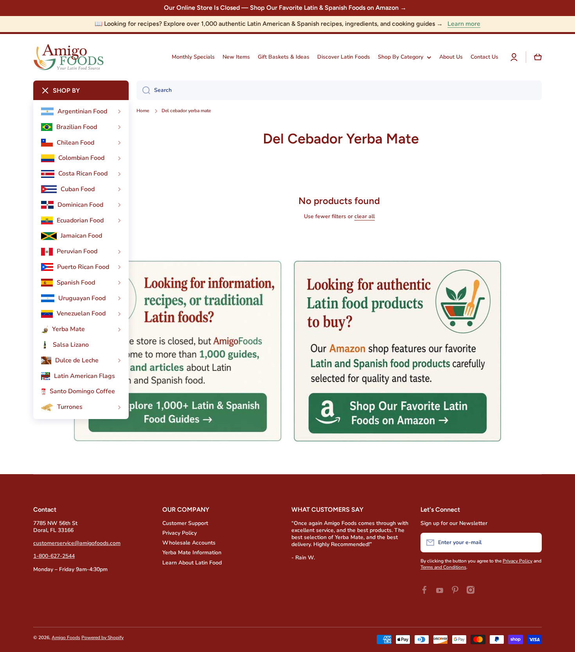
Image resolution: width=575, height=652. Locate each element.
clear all (364, 216)
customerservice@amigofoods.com (76, 543)
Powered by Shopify (102, 637)
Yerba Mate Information (191, 552)
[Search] (143, 90)
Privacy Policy (179, 533)
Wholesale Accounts (189, 542)
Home (143, 111)
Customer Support (185, 523)
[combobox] (339, 90)
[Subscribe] (532, 542)
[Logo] (68, 57)
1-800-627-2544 (54, 556)
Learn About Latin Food (192, 562)
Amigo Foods (66, 637)
